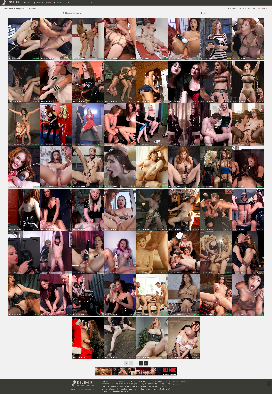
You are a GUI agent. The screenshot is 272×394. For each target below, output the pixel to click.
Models (59, 3)
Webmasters (176, 384)
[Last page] (146, 363)
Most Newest (232, 8)
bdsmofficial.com (88, 389)
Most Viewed (252, 8)
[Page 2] (141, 363)
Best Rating (242, 8)
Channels (39, 3)
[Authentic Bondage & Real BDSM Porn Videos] (136, 375)
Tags (49, 3)
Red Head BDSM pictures (180, 381)
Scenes (28, 3)
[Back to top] (269, 383)
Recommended (262, 8)
